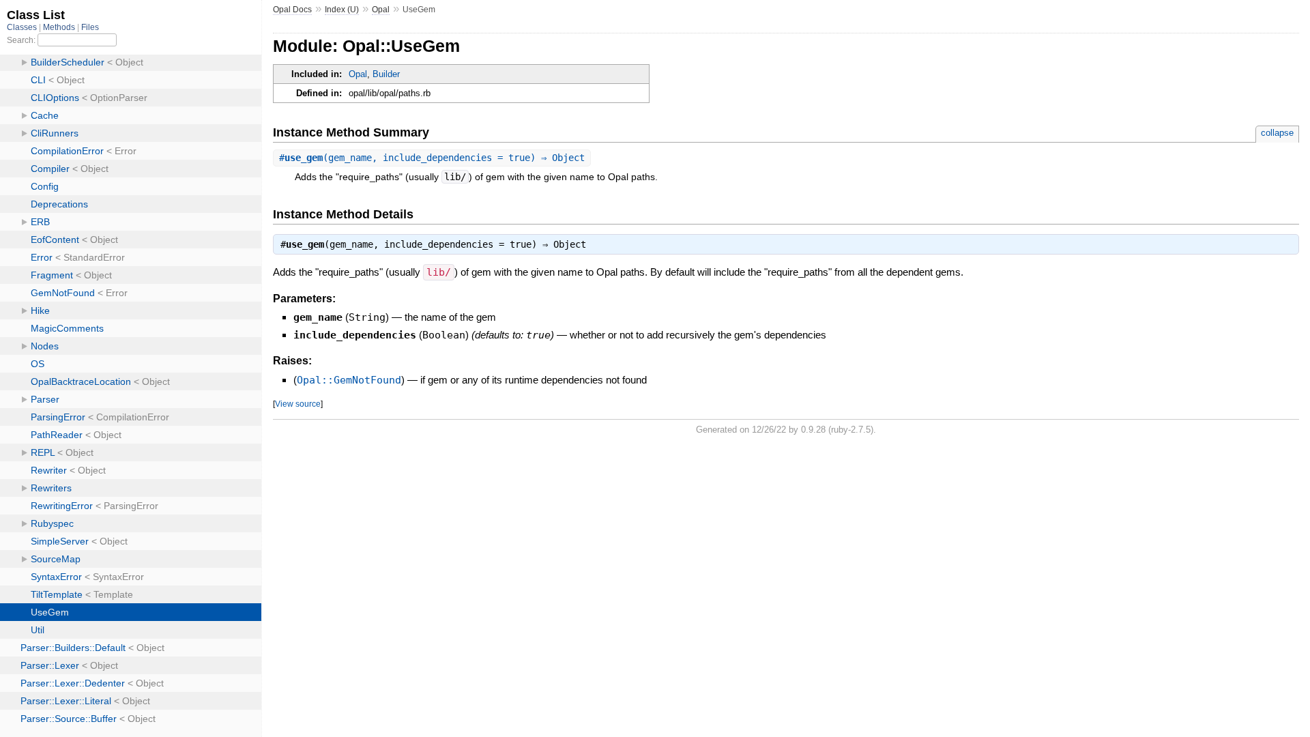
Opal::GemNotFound (349, 380)
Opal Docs (292, 9)
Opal (381, 9)
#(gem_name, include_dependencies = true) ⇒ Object (432, 157)
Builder (386, 74)
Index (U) (342, 9)
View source (298, 403)
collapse (1277, 133)
